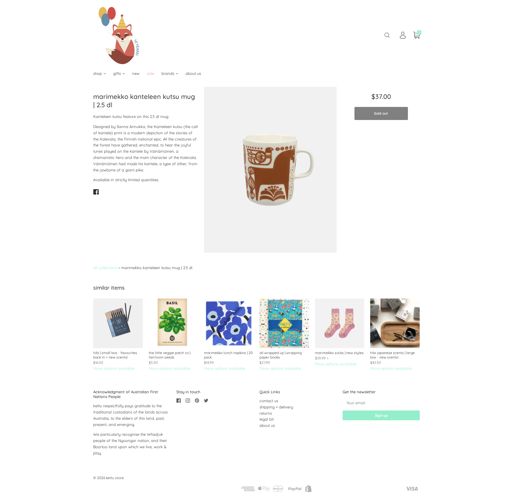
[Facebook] (96, 192)
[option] (270, 170)
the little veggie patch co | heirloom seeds (169, 354)
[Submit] (387, 35)
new (136, 73)
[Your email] (381, 403)
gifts (117, 73)
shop (98, 73)
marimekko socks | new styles (339, 352)
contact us (268, 400)
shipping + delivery (276, 407)
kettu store (115, 478)
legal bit (266, 419)
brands (168, 73)
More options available (113, 368)
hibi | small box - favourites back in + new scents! (115, 354)
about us (193, 73)
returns (265, 413)
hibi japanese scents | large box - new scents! (392, 354)
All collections (105, 267)
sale (150, 73)
